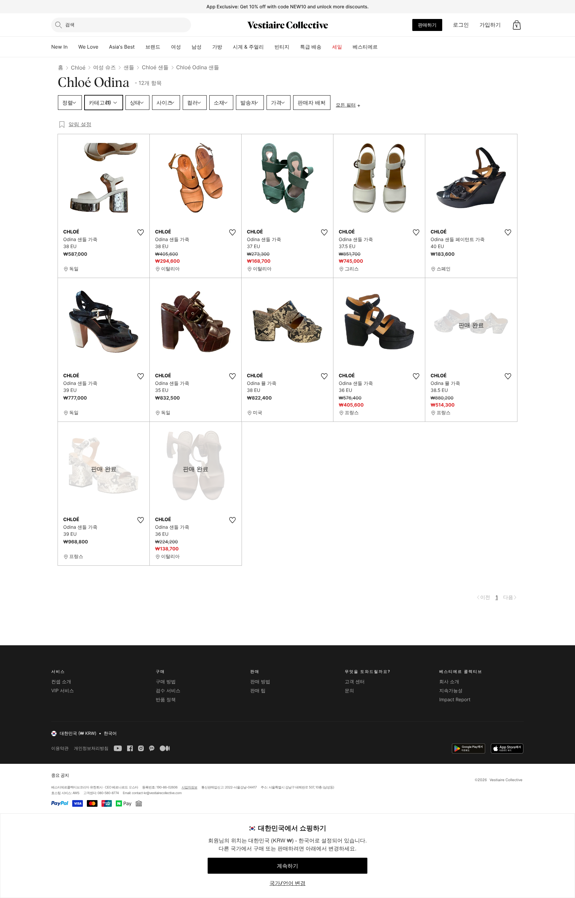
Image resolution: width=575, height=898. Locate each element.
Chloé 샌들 (155, 67)
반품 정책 (166, 700)
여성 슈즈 (104, 67)
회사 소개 (449, 682)
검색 (70, 24)
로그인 (461, 24)
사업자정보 (190, 787)
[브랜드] (165, 47)
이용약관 (60, 748)
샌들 (128, 67)
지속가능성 (451, 691)
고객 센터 (355, 682)
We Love (88, 47)
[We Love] (103, 47)
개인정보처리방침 (91, 748)
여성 (176, 47)
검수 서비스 (168, 691)
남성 (197, 47)
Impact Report (455, 700)
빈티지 (282, 47)
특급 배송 (310, 47)
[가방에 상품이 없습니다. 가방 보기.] (516, 25)
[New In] (73, 47)
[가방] (227, 47)
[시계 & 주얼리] (269, 47)
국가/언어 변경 (287, 883)
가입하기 (490, 24)
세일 (337, 47)
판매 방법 (260, 682)
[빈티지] (294, 47)
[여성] (186, 47)
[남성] (207, 47)
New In (59, 47)
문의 (349, 691)
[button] (516, 25)
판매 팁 (258, 691)
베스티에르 (365, 47)
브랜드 (152, 47)
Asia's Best (122, 47)
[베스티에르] (383, 47)
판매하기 (427, 24)
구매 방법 (166, 682)
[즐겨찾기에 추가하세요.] (140, 232)
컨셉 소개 (61, 682)
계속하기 (287, 866)
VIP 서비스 (62, 691)
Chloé (78, 67)
